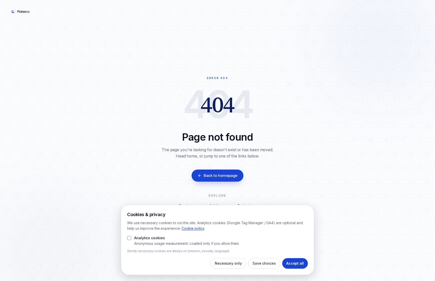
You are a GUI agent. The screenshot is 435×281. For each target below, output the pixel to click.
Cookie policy (193, 228)
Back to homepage (221, 175)
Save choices (264, 263)
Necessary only (228, 263)
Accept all (295, 263)
